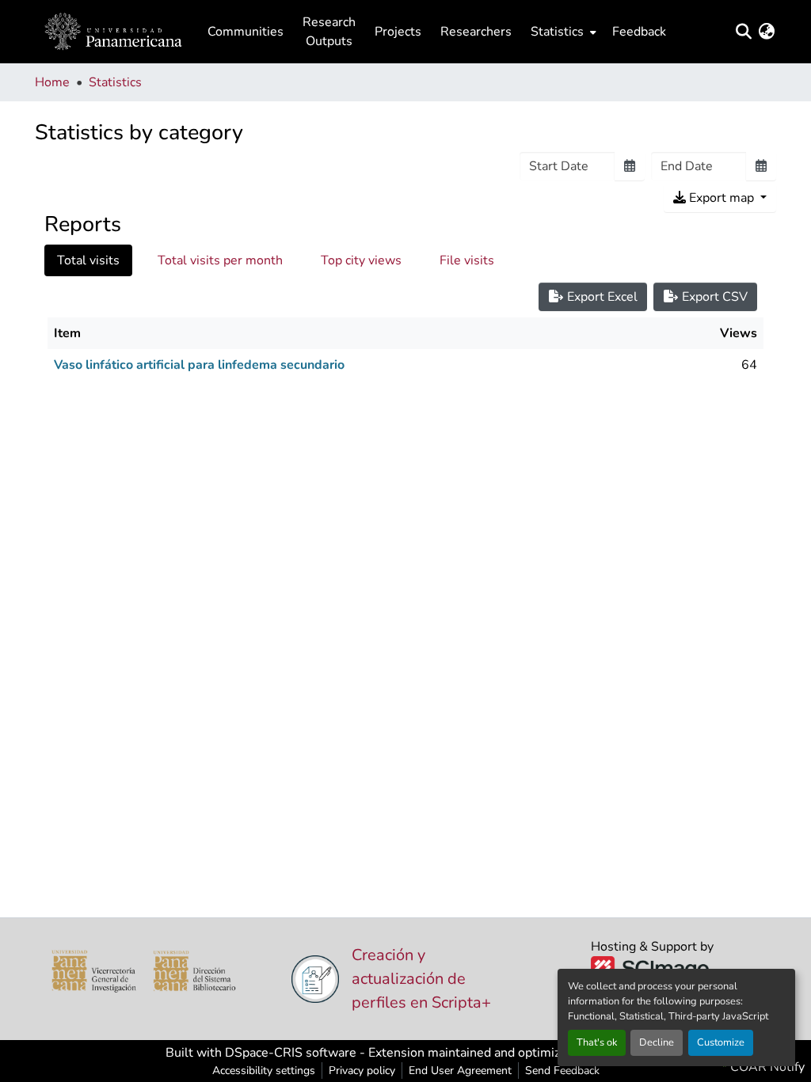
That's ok (597, 1042)
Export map (721, 198)
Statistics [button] (557, 31)
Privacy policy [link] (362, 1070)
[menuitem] (561, 31)
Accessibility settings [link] (263, 1070)
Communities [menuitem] (246, 31)
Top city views (361, 260)
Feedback (639, 31)
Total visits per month (220, 260)
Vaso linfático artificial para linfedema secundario (199, 365)
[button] (113, 31)
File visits (467, 260)
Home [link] (52, 82)
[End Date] (761, 166)
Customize (720, 1042)
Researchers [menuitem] (476, 31)
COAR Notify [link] (766, 1067)
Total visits (88, 260)
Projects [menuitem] (398, 31)
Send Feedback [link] (562, 1070)
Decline (656, 1042)
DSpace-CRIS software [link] (290, 1052)
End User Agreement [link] (460, 1070)
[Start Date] (630, 166)
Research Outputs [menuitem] (329, 31)
